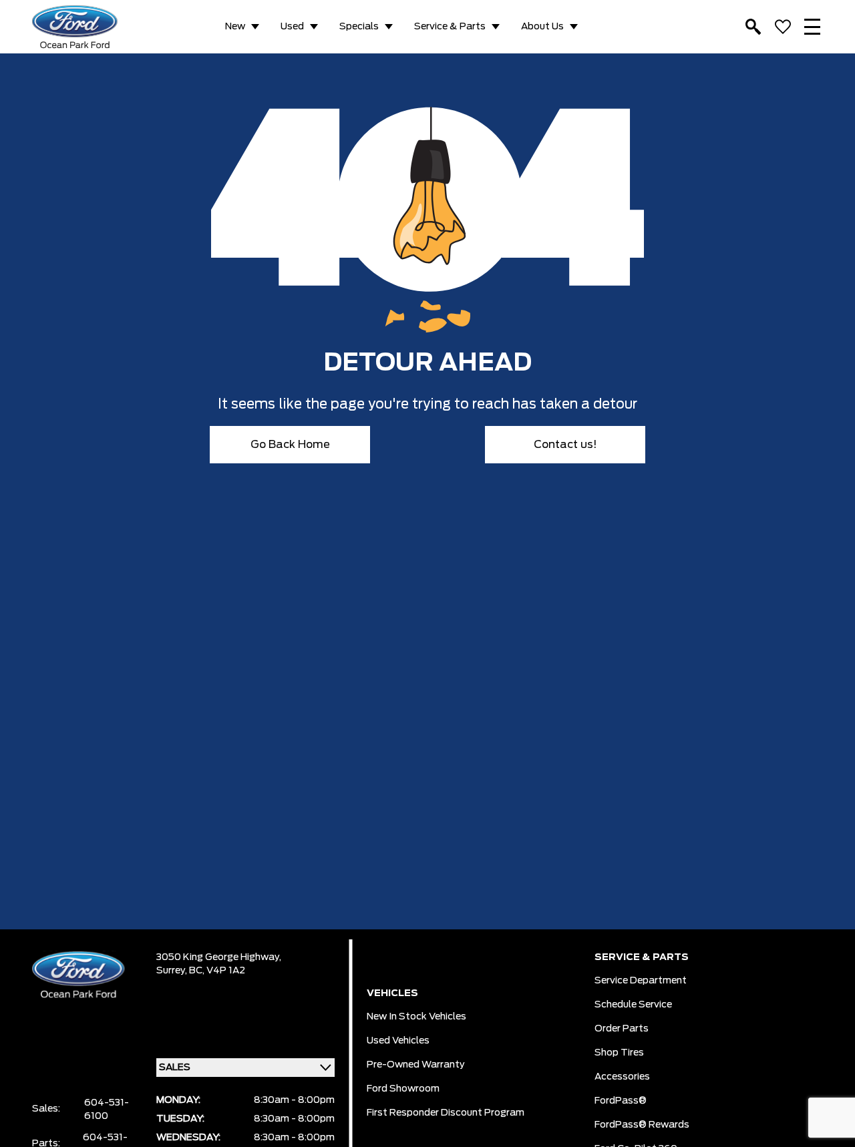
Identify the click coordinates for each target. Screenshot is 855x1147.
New (235, 26)
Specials (359, 26)
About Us (542, 26)
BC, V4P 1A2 (217, 970)
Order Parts (621, 1029)
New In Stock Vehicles (416, 1016)
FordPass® (620, 1101)
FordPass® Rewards (641, 1125)
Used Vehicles (398, 1041)
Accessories (622, 1077)
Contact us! (565, 444)
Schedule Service (633, 1004)
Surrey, (172, 970)
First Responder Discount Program (445, 1113)
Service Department (640, 980)
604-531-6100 (106, 1109)
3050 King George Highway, (218, 957)
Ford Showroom (403, 1089)
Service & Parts (450, 26)
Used (292, 26)
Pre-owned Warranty (416, 1065)
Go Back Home (290, 444)
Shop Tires (619, 1053)
